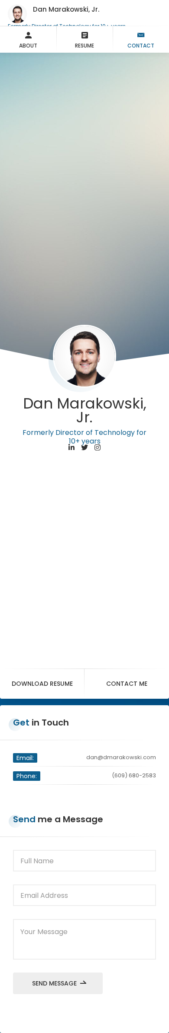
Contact (140, 45)
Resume (84, 45)
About (28, 45)
